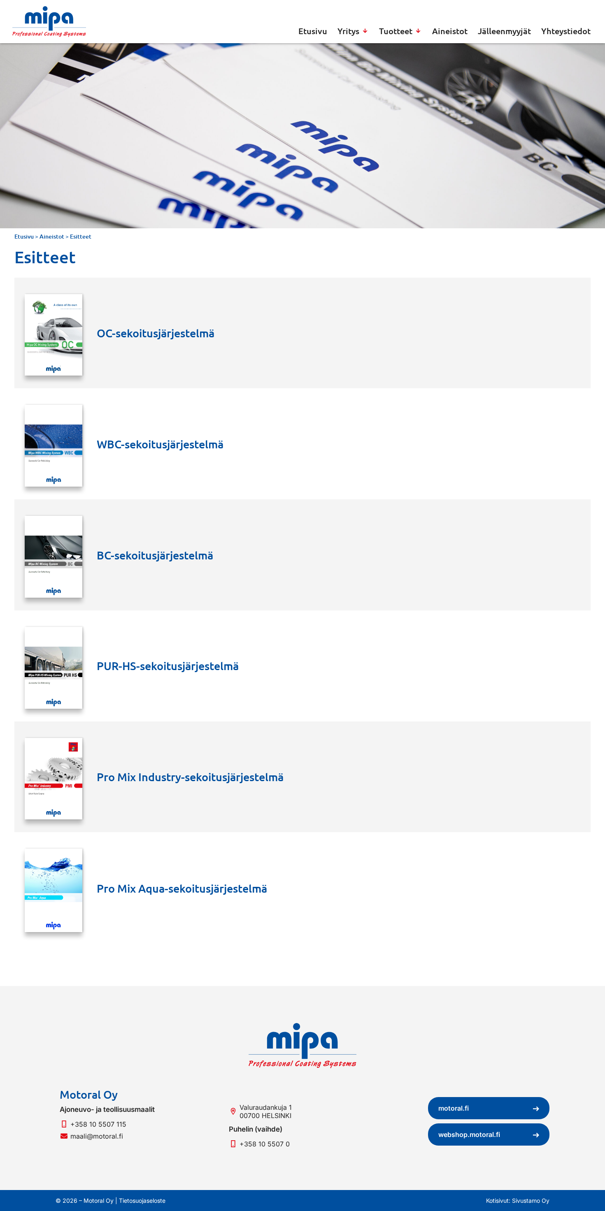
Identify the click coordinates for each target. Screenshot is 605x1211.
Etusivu (24, 236)
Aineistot (52, 236)
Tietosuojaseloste (142, 1200)
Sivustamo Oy (530, 1200)
